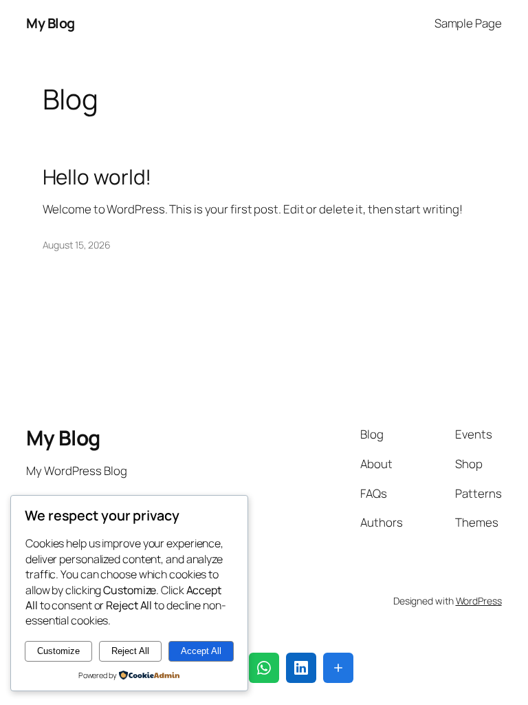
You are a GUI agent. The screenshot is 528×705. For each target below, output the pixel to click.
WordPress (479, 600)
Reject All (130, 651)
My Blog (50, 23)
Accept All (201, 651)
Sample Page (468, 23)
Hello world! (97, 176)
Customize (58, 651)
